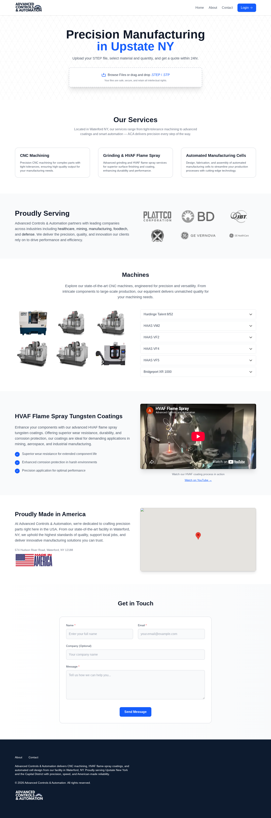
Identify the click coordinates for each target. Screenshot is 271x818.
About (213, 7)
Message (72, 666)
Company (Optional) (78, 645)
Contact (227, 7)
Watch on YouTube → (198, 480)
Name (70, 625)
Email (142, 625)
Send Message (135, 711)
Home (199, 7)
